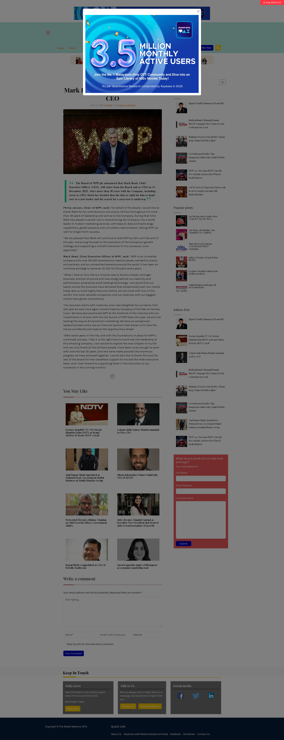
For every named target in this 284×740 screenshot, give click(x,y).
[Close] (198, 11)
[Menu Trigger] (48, 33)
